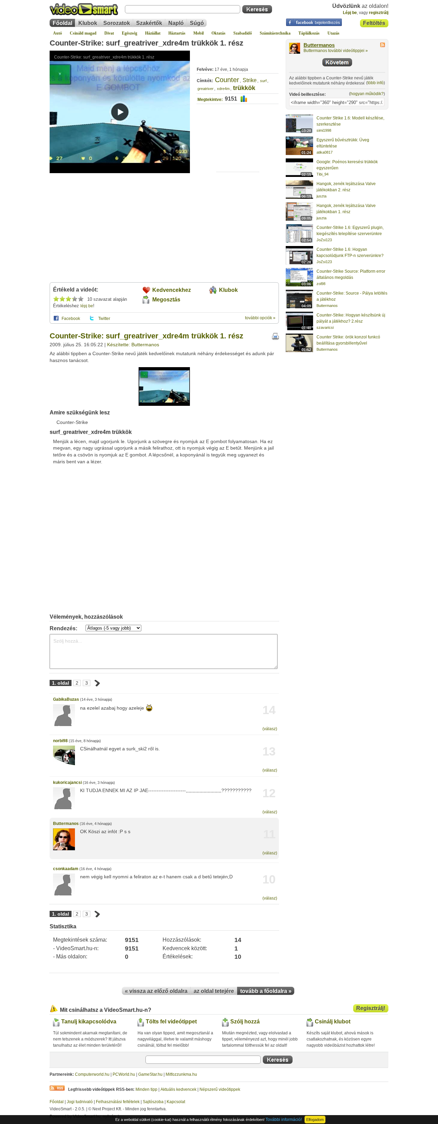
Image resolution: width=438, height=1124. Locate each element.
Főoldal (62, 23)
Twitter (104, 318)
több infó (376, 82)
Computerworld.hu (92, 1074)
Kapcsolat (176, 1101)
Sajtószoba (153, 1101)
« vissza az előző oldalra (156, 991)
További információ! (284, 1119)
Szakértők (149, 23)
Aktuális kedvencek (178, 1089)
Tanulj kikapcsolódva (88, 1021)
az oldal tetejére (214, 991)
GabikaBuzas (66, 699)
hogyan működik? (367, 93)
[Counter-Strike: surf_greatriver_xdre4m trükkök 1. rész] (164, 404)
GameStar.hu (150, 1074)
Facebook (71, 318)
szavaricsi (325, 327)
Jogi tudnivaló (80, 1101)
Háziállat (152, 33)
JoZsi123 (324, 240)
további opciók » (260, 317)
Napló (176, 23)
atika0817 (325, 152)
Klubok (87, 23)
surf (263, 81)
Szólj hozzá (245, 1021)
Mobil (198, 33)
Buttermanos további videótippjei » (336, 50)
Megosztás (166, 299)
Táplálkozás (309, 33)
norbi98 (60, 740)
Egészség (129, 33)
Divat (109, 33)
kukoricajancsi (67, 782)
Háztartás (176, 33)
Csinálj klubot (332, 1021)
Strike (250, 80)
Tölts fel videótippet (171, 1021)
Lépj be (350, 12)
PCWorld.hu (124, 1074)
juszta (321, 196)
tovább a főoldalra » (266, 991)
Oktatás (218, 33)
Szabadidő (242, 33)
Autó (57, 33)
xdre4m (223, 89)
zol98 (321, 284)
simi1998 (324, 130)
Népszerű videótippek (219, 1089)
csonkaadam (65, 868)
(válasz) (269, 728)
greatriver (205, 89)
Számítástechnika (275, 33)
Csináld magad (83, 33)
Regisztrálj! (370, 1008)
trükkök (244, 88)
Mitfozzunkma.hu (181, 1074)
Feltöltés (374, 23)
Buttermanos (66, 823)
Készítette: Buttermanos (133, 344)
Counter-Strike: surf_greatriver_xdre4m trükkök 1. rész (146, 43)
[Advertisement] (238, 150)
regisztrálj (378, 12)
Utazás (333, 33)
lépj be (86, 305)
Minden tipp (146, 1089)
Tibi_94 (322, 174)
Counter (227, 79)
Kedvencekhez (171, 290)
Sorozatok (116, 23)
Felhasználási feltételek (118, 1101)
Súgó (197, 23)
